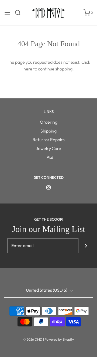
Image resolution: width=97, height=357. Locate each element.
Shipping (48, 131)
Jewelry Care (48, 148)
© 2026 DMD (33, 339)
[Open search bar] (20, 12)
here (27, 69)
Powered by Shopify (59, 339)
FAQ (48, 157)
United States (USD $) (47, 290)
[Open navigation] (7, 12)
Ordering (48, 122)
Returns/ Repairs (49, 139)
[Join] (85, 245)
